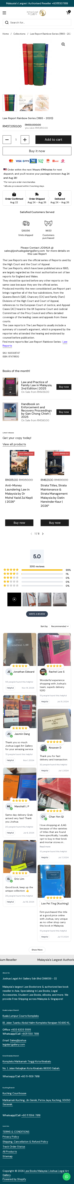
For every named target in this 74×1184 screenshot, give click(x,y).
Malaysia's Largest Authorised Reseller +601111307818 (37, 3)
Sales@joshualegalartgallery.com (14, 1042)
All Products (10, 1151)
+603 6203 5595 (21, 1029)
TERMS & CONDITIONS (16, 1131)
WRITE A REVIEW (37, 614)
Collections (19, 33)
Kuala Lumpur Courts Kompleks (21, 1016)
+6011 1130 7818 (30, 1033)
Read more (45, 846)
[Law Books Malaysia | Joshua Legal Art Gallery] (36, 12)
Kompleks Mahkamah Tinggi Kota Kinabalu (27, 1061)
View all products (14, 444)
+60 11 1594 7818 (30, 1115)
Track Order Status (14, 1146)
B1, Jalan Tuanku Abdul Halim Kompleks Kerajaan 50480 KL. (36, 1023)
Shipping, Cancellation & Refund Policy (25, 1141)
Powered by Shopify (14, 1179)
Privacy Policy (11, 1136)
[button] (68, 12)
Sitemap (8, 1156)
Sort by (44, 626)
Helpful (10, 687)
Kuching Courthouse (14, 1093)
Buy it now (37, 151)
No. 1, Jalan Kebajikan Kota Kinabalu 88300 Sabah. (31, 1068)
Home (6, 33)
